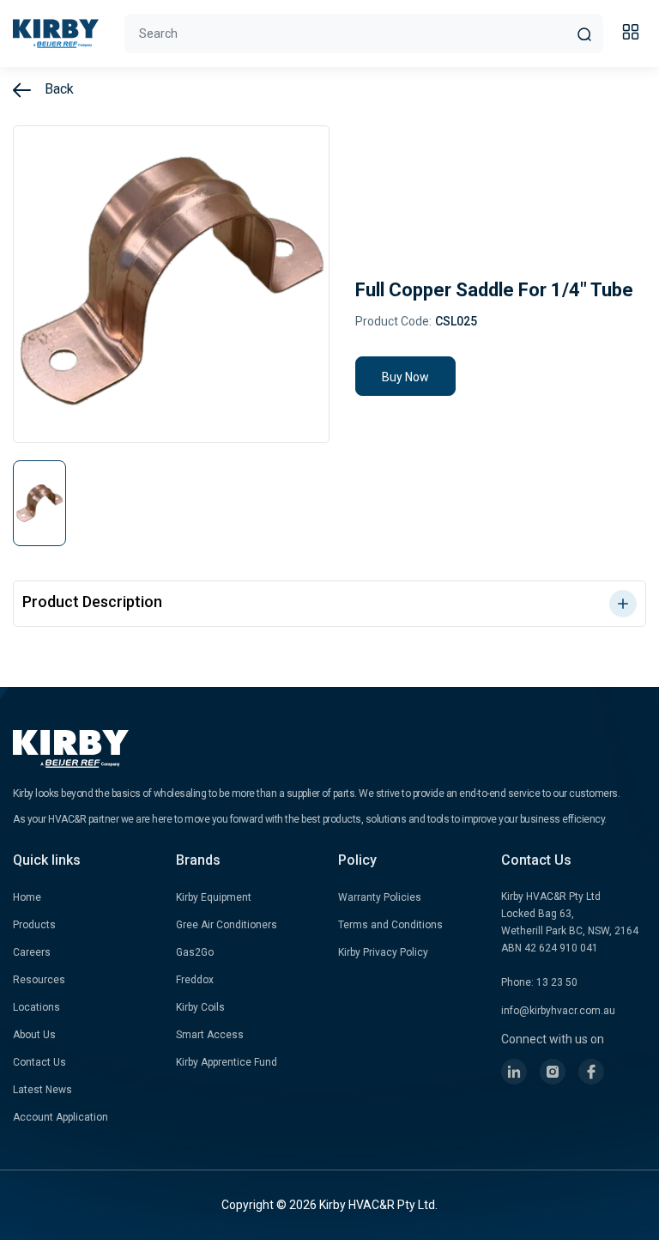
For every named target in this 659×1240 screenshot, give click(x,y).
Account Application (60, 1117)
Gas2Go (195, 952)
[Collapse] (633, 34)
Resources (39, 980)
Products (34, 925)
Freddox (195, 980)
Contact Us (39, 1062)
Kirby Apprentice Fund (226, 1062)
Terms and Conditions (390, 925)
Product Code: (393, 321)
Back (57, 89)
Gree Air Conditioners (226, 925)
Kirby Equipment (213, 897)
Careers (32, 952)
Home (27, 897)
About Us (34, 1035)
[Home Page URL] (56, 33)
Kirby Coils (200, 1007)
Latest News (42, 1090)
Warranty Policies (379, 897)
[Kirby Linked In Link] (514, 1072)
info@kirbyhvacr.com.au (558, 1011)
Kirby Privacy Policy (383, 952)
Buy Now (405, 377)
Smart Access (210, 1035)
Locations (36, 1007)
